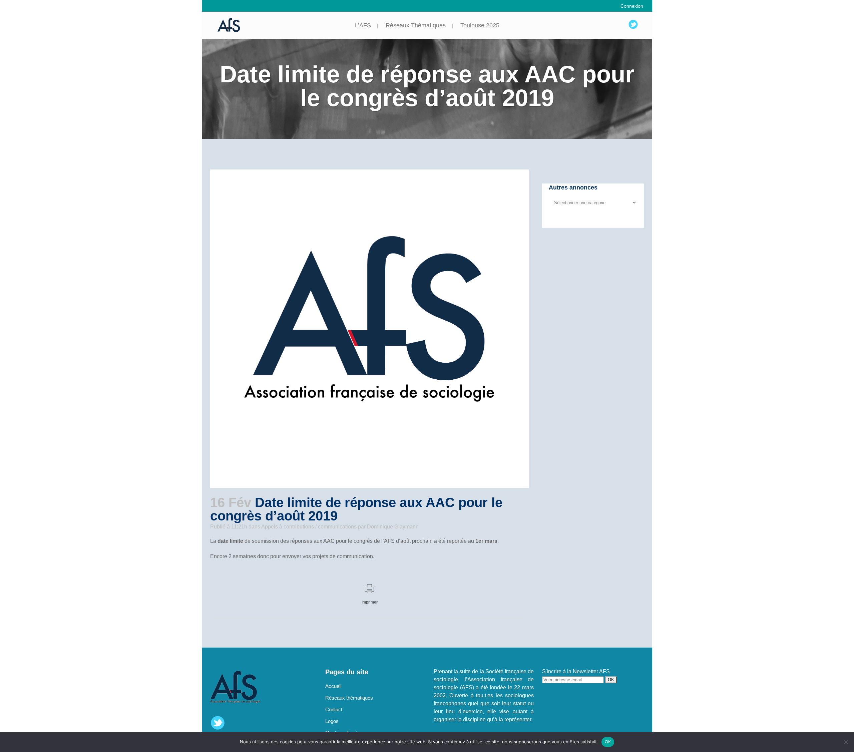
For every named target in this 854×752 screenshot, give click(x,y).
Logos (332, 721)
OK (608, 741)
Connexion (631, 6)
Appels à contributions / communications (309, 526)
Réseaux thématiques (349, 698)
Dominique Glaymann (393, 526)
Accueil (333, 686)
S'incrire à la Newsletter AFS (576, 671)
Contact (333, 709)
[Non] (845, 742)
